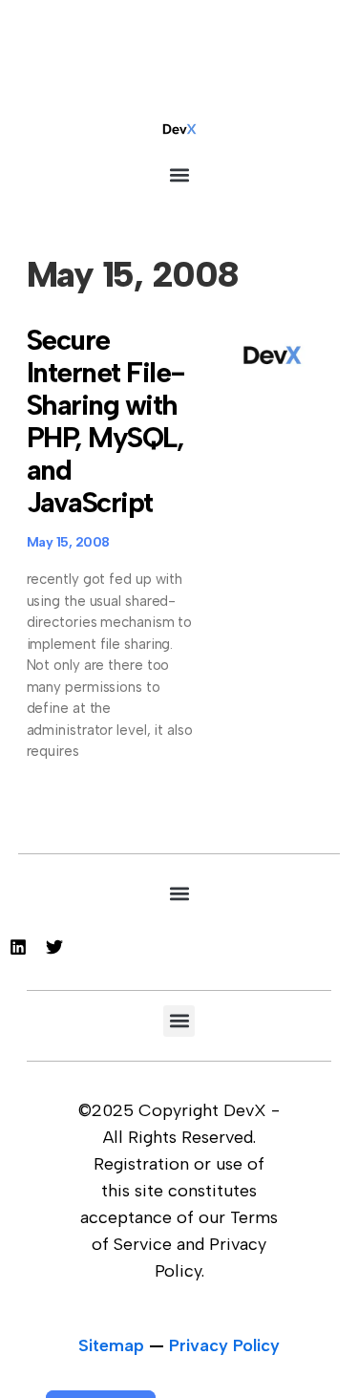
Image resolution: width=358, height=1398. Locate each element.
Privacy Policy (224, 1345)
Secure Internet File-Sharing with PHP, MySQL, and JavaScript (106, 421)
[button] (179, 174)
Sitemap (111, 1345)
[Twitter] (54, 947)
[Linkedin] (18, 947)
